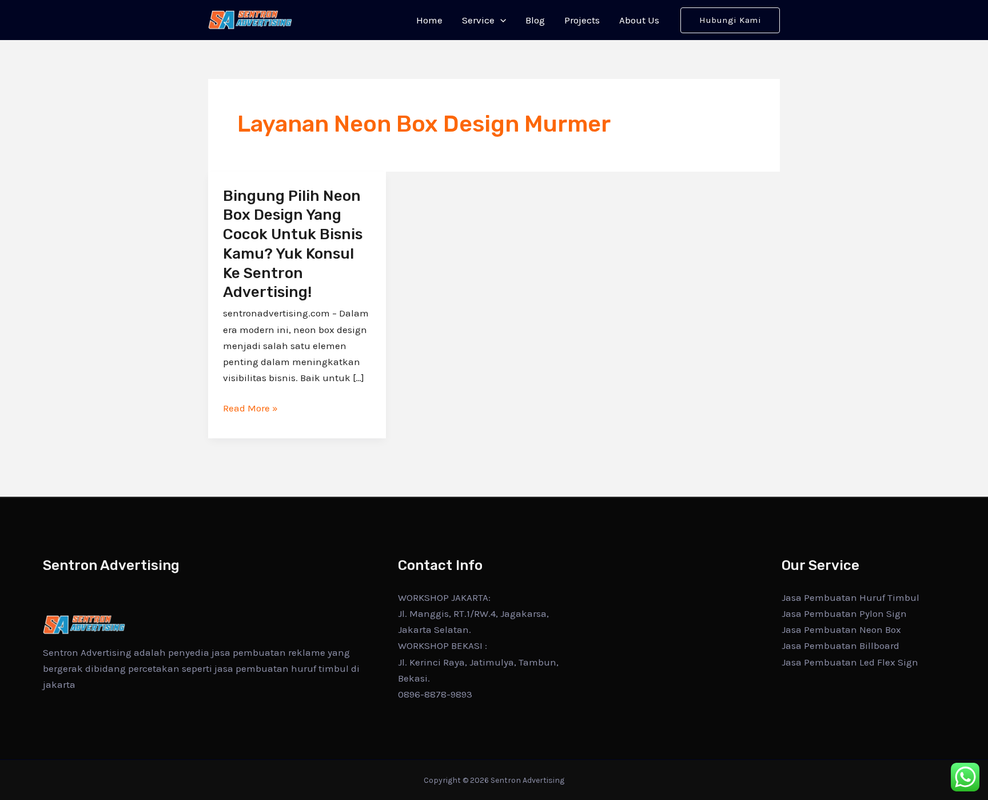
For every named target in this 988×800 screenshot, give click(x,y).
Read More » (250, 408)
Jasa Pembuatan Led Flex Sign (850, 662)
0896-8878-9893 (435, 694)
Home (429, 20)
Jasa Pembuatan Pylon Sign (844, 613)
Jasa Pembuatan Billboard (840, 645)
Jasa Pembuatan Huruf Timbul (850, 597)
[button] (500, 20)
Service (478, 20)
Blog (535, 20)
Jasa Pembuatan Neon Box (841, 629)
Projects (582, 20)
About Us (639, 20)
